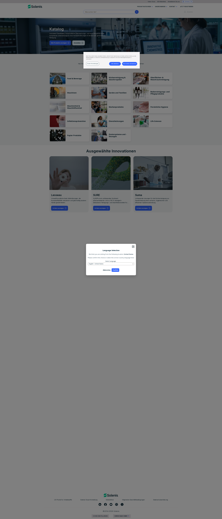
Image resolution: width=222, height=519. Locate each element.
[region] (111, 60)
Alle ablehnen (115, 63)
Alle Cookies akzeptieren (129, 63)
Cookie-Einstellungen (92, 63)
